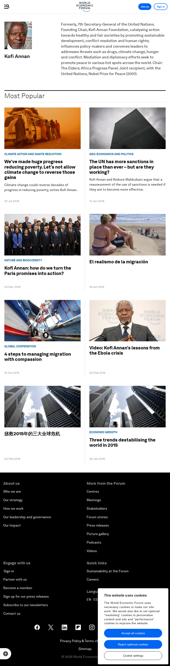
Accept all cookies (133, 633)
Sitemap (85, 649)
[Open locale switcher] (5, 653)
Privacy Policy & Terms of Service (85, 641)
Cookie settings (133, 655)
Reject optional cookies (133, 644)
